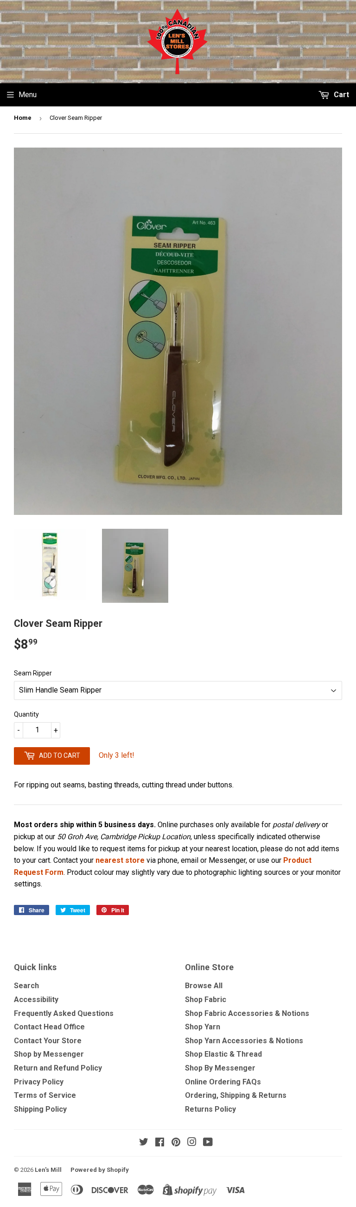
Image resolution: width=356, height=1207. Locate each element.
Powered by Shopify (99, 1169)
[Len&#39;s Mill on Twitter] (143, 1143)
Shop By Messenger (220, 1068)
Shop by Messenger (49, 1054)
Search (26, 985)
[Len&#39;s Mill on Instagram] (192, 1143)
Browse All (203, 985)
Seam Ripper (33, 673)
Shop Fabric (205, 999)
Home (23, 117)
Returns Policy (210, 1109)
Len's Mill (48, 1169)
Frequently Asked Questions (64, 1013)
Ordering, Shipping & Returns (235, 1095)
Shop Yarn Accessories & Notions (244, 1040)
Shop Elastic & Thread (223, 1054)
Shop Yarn (202, 1026)
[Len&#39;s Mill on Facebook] (160, 1143)
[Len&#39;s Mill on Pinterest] (176, 1143)
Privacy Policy (39, 1081)
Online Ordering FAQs (223, 1081)
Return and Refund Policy (58, 1068)
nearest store (120, 860)
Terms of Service (45, 1095)
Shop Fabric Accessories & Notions (247, 1013)
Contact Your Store (48, 1040)
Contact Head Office (49, 1026)
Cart (340, 94)
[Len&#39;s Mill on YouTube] (208, 1143)
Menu (28, 94)
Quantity (26, 714)
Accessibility (36, 999)
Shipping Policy (40, 1109)
